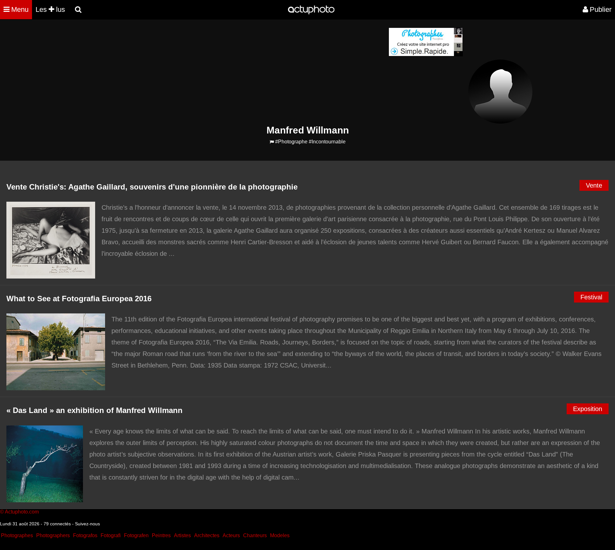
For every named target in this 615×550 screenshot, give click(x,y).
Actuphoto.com (22, 511)
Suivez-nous (87, 523)
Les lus (50, 9)
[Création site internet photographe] (426, 54)
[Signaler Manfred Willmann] (272, 142)
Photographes (17, 535)
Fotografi (111, 535)
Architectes (206, 535)
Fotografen (136, 535)
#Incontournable (327, 141)
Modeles (280, 535)
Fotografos (85, 535)
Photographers (53, 535)
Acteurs (231, 535)
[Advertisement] (268, 72)
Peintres (161, 535)
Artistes (182, 535)
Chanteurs (255, 535)
